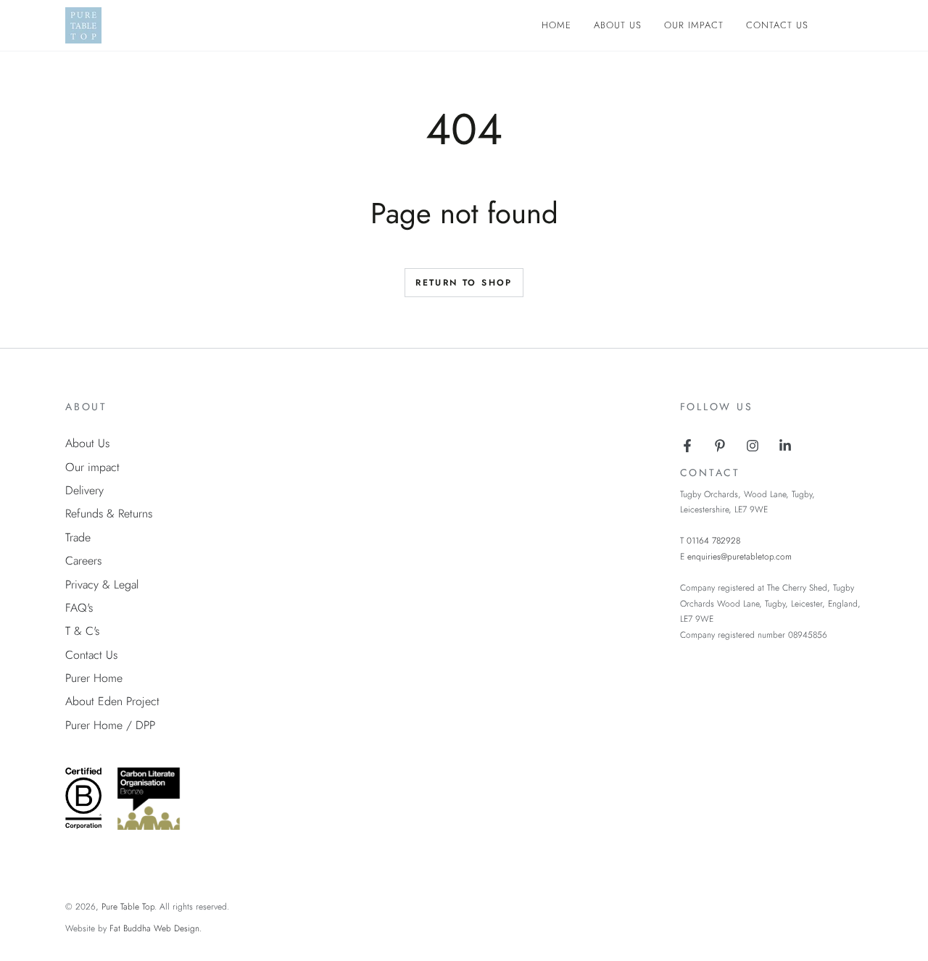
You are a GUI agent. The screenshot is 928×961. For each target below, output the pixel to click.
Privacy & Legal (101, 584)
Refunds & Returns (108, 513)
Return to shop (464, 282)
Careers (83, 560)
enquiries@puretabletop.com (739, 556)
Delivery (84, 490)
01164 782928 (713, 540)
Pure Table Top (128, 906)
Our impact (92, 467)
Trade (78, 537)
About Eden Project (112, 701)
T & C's (82, 631)
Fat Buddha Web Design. (155, 928)
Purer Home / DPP (110, 725)
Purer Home (94, 678)
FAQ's (79, 607)
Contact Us (91, 654)
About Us (87, 443)
